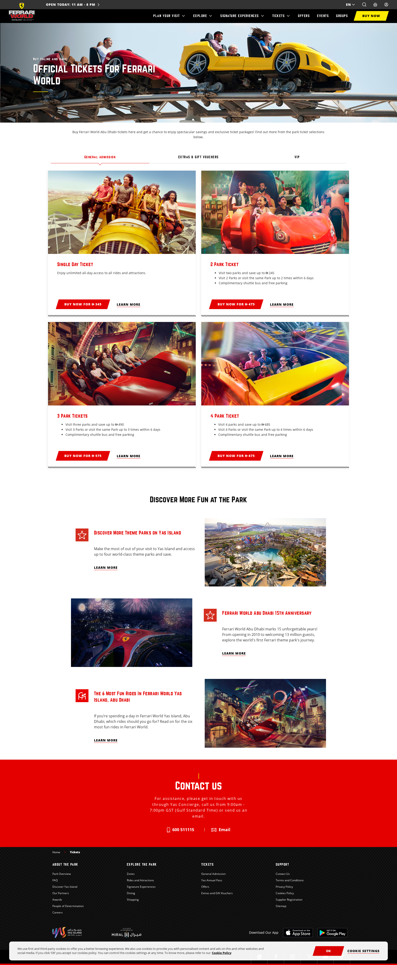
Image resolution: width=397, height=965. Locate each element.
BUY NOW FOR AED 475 (236, 304)
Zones (131, 874)
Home (56, 852)
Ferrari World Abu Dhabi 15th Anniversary (267, 613)
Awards (57, 900)
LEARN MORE (128, 304)
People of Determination (68, 906)
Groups (342, 15)
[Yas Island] (126, 932)
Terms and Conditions (290, 880)
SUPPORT (282, 864)
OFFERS (304, 15)
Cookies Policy (285, 893)
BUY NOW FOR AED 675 (236, 456)
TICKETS (207, 864)
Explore (200, 15)
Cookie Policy (221, 953)
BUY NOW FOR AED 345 (83, 304)
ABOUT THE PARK (65, 864)
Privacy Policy (284, 887)
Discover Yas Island (64, 887)
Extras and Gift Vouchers (217, 893)
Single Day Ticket (75, 264)
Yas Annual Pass (211, 880)
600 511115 (183, 829)
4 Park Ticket (224, 416)
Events (323, 15)
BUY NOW (371, 16)
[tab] (100, 158)
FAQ (55, 880)
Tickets (278, 15)
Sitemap (281, 906)
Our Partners (60, 893)
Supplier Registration (289, 900)
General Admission (213, 874)
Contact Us (283, 874)
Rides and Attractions (140, 880)
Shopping (133, 900)
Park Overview (61, 874)
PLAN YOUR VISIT (166, 15)
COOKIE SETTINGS (363, 951)
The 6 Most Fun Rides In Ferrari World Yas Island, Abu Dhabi (138, 696)
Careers (57, 912)
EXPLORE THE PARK (142, 864)
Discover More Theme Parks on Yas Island (137, 532)
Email (224, 829)
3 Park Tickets (72, 416)
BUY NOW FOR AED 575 (83, 456)
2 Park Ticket (224, 264)
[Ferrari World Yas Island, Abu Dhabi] (22, 11)
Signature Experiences (239, 15)
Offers (205, 887)
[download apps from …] (298, 932)
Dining (131, 893)
